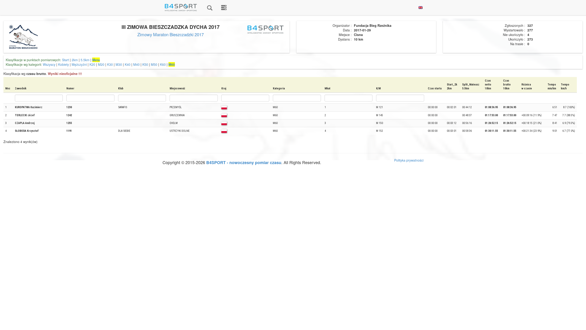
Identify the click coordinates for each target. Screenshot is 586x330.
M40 (136, 64)
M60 (171, 64)
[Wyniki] (209, 7)
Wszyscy (49, 64)
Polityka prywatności (408, 160)
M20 (101, 64)
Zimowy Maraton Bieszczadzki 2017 (170, 34)
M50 (154, 64)
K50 (145, 64)
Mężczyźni (79, 64)
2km (75, 60)
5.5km (85, 60)
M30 (119, 64)
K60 (163, 64)
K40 (127, 64)
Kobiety (63, 64)
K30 (110, 64)
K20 (92, 64)
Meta (96, 60)
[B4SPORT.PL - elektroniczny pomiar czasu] (224, 7)
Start (65, 60)
